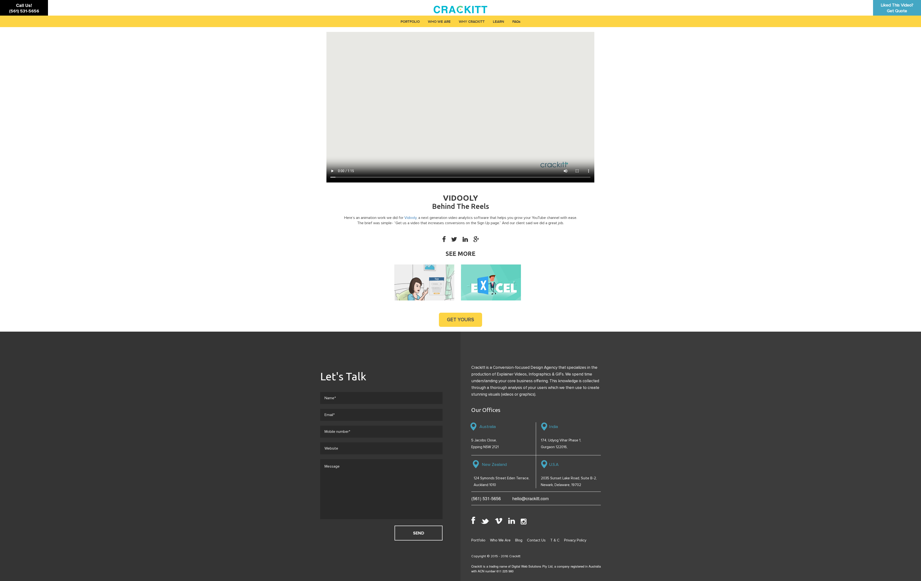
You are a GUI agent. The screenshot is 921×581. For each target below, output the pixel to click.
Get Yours (460, 320)
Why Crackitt (472, 22)
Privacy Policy (575, 540)
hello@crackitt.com (530, 498)
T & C (555, 540)
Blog (518, 540)
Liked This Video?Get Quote (897, 7)
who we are (439, 22)
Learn (498, 22)
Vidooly (410, 217)
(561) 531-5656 (24, 11)
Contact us (536, 540)
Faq (515, 22)
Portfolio (410, 22)
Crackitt (514, 556)
